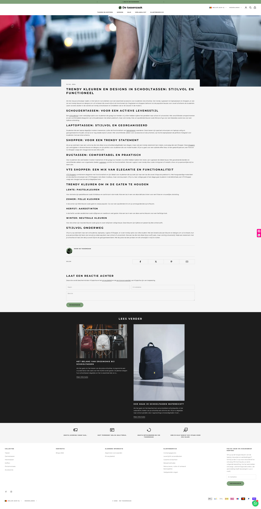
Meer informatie (82, 377)
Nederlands (234, 7)
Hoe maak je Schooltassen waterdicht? (159, 404)
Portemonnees (10, 466)
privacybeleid (107, 280)
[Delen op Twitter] (156, 261)
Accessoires (9, 470)
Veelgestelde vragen (171, 472)
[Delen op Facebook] (140, 261)
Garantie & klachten (170, 460)
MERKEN (120, 12)
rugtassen (102, 162)
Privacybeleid (110, 456)
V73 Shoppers (71, 174)
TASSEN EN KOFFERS (105, 12)
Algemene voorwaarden (113, 453)
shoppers (191, 145)
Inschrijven (238, 500)
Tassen (7, 453)
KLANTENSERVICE (157, 12)
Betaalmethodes (169, 463)
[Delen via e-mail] (187, 261)
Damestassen (10, 456)
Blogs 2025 (60, 453)
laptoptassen (131, 130)
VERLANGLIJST (140, 12)
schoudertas (73, 116)
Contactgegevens (170, 453)
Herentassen (9, 460)
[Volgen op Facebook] (6, 492)
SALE (129, 12)
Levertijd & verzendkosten (173, 456)
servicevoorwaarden (123, 280)
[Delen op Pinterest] (171, 261)
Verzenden (74, 305)
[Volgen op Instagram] (11, 492)
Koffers (7, 463)
